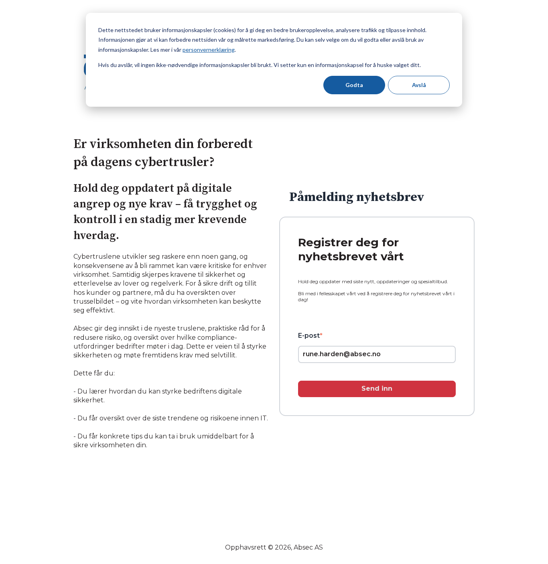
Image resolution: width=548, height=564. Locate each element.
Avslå (419, 84)
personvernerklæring (209, 49)
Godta (354, 84)
